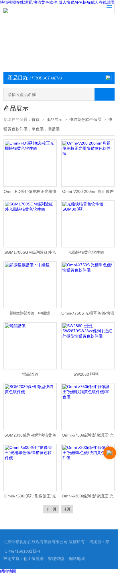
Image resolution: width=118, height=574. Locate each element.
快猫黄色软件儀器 (85, 119)
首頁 (36, 119)
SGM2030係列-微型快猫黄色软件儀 (30, 436)
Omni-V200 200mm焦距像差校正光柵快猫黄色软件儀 (88, 193)
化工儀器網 (33, 558)
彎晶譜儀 (30, 374)
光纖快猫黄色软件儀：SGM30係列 (88, 253)
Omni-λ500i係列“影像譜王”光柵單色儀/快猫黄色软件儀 (30, 497)
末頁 (67, 509)
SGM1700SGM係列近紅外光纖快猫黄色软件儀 (30, 253)
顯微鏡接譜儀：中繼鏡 (30, 313)
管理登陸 (56, 558)
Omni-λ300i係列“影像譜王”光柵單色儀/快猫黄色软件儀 (88, 497)
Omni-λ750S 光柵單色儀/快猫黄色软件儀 (87, 314)
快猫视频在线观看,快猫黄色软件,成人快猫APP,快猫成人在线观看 (57, 2)
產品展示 (54, 119)
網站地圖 (77, 558)
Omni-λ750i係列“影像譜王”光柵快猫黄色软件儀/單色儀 (88, 436)
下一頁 (51, 509)
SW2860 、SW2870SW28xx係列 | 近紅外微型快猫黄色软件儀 (88, 375)
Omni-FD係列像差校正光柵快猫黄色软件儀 (30, 193)
